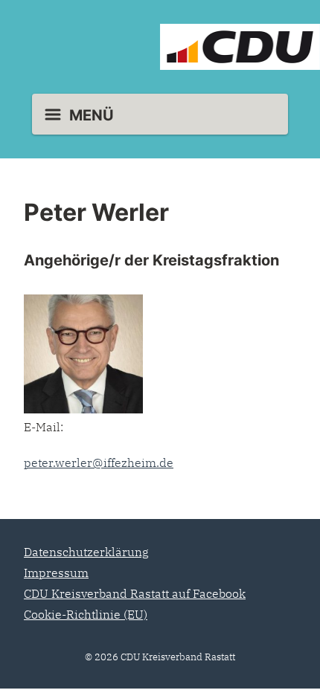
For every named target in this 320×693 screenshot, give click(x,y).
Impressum (56, 572)
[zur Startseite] (160, 47)
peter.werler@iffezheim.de (98, 462)
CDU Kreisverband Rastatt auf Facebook (135, 593)
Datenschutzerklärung (86, 551)
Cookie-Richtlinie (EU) (85, 614)
